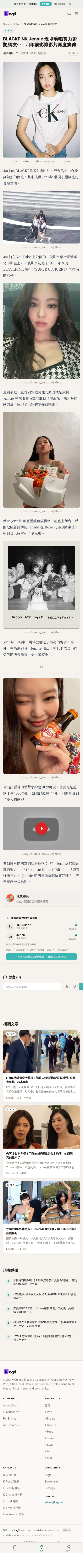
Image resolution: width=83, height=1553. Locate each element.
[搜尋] (69, 13)
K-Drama (50, 1418)
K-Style (49, 1444)
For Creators (11, 1425)
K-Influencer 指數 (13, 1514)
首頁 (47, 1405)
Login (48, 1475)
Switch (45, 4)
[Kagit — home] (10, 13)
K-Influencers (11, 1412)
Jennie (21, 935)
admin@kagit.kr (54, 1502)
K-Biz (48, 1451)
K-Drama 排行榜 (13, 1494)
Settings (50, 1488)
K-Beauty (50, 1425)
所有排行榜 (10, 1475)
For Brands (9, 1418)
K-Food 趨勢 (10, 1501)
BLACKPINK (23, 924)
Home (6, 24)
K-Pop (17, 24)
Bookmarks (51, 1481)
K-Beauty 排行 (11, 1488)
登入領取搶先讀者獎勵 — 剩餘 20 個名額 (41, 956)
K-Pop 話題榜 (11, 1481)
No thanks (59, 4)
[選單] (76, 13)
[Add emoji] (74, 986)
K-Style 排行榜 (12, 1507)
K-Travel (49, 1438)
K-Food (49, 1431)
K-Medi (49, 1457)
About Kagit (10, 1405)
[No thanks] (69, 3)
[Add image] (66, 986)
